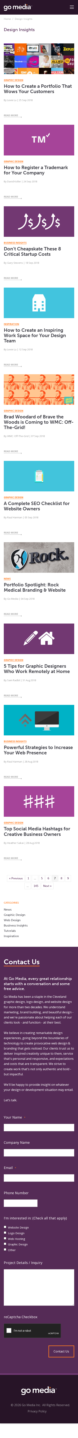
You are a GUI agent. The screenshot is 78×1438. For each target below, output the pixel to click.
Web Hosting (16, 1238)
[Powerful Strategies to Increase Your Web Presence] (39, 722)
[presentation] (39, 1330)
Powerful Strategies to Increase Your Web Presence (38, 750)
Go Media (10, 997)
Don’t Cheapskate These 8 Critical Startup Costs (32, 251)
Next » (47, 886)
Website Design (18, 1227)
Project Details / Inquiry (23, 1262)
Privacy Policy (37, 1411)
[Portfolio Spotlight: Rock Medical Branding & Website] (39, 559)
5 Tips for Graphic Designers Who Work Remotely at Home (37, 668)
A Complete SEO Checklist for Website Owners (37, 506)
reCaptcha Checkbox (20, 1317)
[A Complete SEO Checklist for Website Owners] (39, 478)
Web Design (12, 920)
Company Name (17, 1142)
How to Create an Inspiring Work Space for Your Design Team (35, 335)
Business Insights (16, 925)
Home (7, 18)
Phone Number (16, 1193)
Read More (11, 115)
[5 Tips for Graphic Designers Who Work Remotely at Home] (39, 641)
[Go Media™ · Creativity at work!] (18, 7)
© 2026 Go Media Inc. (26, 1405)
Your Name (14, 1117)
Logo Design (16, 1233)
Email (10, 1167)
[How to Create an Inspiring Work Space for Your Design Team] (39, 305)
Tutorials (10, 931)
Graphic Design (14, 915)
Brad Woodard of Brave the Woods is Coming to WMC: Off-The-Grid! (38, 422)
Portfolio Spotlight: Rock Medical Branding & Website (35, 587)
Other (12, 1250)
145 (36, 886)
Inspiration (11, 936)
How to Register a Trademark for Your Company (36, 170)
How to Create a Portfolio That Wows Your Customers (38, 88)
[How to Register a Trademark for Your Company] (39, 142)
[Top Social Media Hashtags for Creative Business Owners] (39, 803)
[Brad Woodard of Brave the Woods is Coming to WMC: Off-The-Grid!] (39, 391)
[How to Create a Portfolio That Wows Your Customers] (39, 60)
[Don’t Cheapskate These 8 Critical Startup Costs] (39, 223)
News (8, 909)
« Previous (16, 878)
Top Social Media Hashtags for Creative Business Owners (37, 831)
